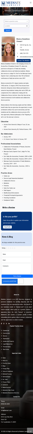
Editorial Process (7, 374)
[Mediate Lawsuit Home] (11, 3)
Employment (6, 338)
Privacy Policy (6, 382)
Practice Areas (7, 363)
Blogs (4, 366)
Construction (6, 333)
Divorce (5, 336)
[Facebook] (1, 323)
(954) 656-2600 (5, 404)
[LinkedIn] (9, 323)
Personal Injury (7, 347)
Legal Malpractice (7, 344)
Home (4, 358)
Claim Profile (7, 227)
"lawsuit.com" (20, 307)
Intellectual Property (8, 341)
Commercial (6, 330)
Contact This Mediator (24, 60)
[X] (6, 323)
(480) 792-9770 (24, 53)
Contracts (5, 385)
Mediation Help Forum (8, 390)
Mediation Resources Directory (11, 393)
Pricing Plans (6, 368)
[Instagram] (3, 323)
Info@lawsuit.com (6, 410)
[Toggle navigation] (31, 3)
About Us (5, 360)
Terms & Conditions (8, 371)
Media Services (7, 387)
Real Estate (6, 349)
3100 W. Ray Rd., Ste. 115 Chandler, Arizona (25, 47)
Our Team (5, 379)
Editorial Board (6, 377)
